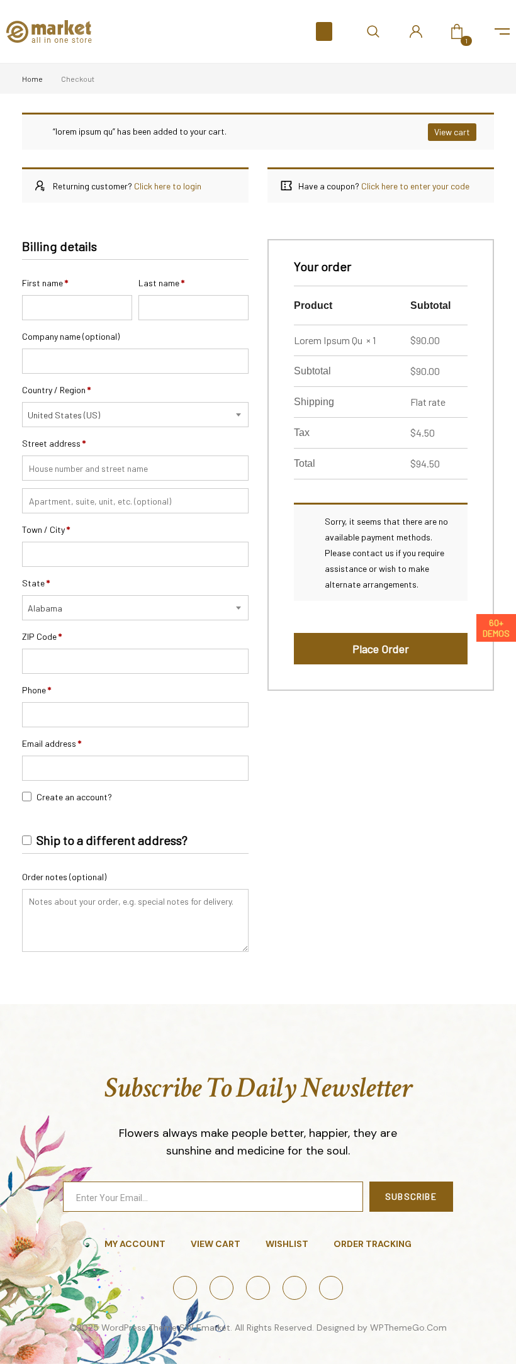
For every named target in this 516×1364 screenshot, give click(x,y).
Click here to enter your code (415, 186)
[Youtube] (331, 1288)
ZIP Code (42, 636)
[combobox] (135, 414)
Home (32, 78)
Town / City (46, 529)
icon (502, 31)
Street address (54, 443)
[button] (324, 31)
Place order (380, 649)
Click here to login (167, 186)
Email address (51, 743)
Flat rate (428, 402)
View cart (452, 131)
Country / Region (56, 389)
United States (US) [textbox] (64, 415)
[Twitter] (221, 1288)
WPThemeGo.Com (408, 1327)
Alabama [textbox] (45, 608)
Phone (36, 690)
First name (45, 282)
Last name (161, 282)
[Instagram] (258, 1288)
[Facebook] (185, 1288)
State (36, 583)
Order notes (64, 876)
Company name (71, 336)
